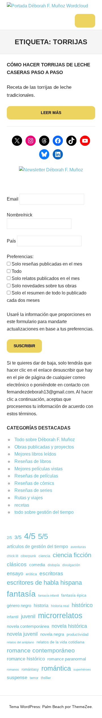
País (11, 241)
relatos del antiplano (20, 642)
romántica (56, 668)
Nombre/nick (19, 214)
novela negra (52, 634)
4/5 (29, 536)
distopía (54, 565)
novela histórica (69, 626)
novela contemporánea (28, 626)
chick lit (12, 556)
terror (34, 678)
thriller (46, 678)
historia (41, 605)
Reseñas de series (33, 490)
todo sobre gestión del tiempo (44, 512)
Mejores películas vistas (38, 468)
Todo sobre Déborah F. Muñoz (44, 439)
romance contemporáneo (41, 650)
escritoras (51, 573)
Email (12, 199)
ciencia (44, 556)
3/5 (18, 537)
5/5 (43, 536)
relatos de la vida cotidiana (60, 642)
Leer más (51, 112)
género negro (19, 605)
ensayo (15, 573)
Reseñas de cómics (34, 483)
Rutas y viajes (28, 497)
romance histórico (26, 659)
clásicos (17, 564)
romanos (13, 669)
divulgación (71, 565)
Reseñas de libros (32, 461)
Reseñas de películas (36, 475)
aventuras (78, 547)
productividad (77, 635)
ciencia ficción (72, 555)
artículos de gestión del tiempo (37, 546)
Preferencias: (20, 256)
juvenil (28, 616)
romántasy (30, 669)
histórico (82, 605)
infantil (12, 616)
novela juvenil (22, 634)
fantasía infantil (48, 595)
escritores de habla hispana (44, 582)
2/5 (9, 538)
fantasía (21, 593)
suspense (17, 677)
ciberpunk (28, 556)
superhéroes (82, 669)
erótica (31, 574)
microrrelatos (60, 615)
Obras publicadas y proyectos (44, 447)
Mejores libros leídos (35, 454)
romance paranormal (66, 659)
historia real (60, 606)
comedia (37, 565)
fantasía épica (73, 595)
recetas (21, 505)
